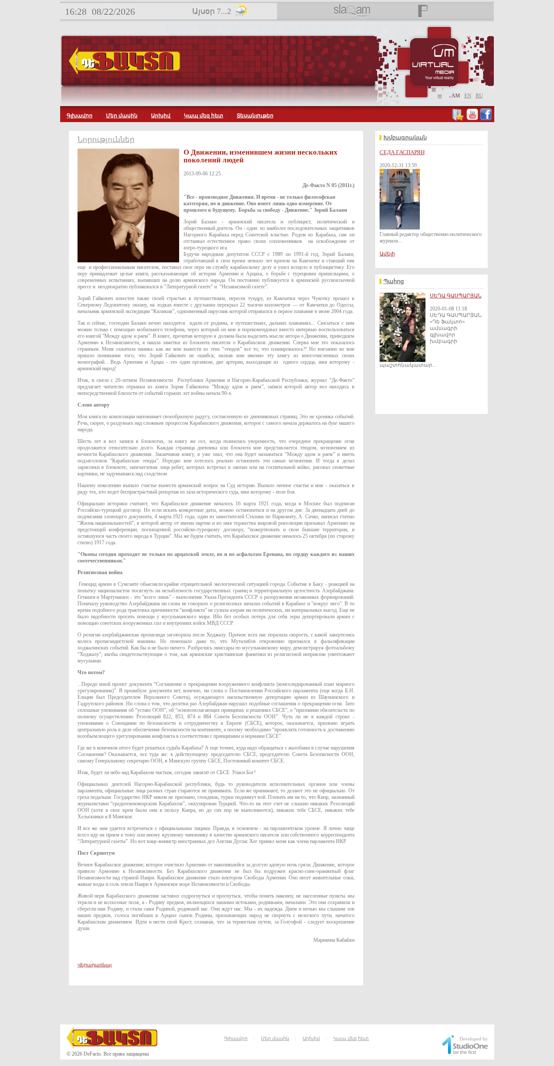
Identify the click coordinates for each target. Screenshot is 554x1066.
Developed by (474, 1038)
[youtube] (472, 119)
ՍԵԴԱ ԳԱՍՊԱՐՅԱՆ (456, 296)
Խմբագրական (405, 137)
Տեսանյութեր (255, 116)
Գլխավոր (80, 116)
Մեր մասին (122, 116)
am (455, 96)
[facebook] (486, 119)
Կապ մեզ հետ (203, 116)
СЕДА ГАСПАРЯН (402, 152)
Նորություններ (106, 140)
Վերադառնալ (94, 964)
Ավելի (387, 254)
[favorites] (458, 119)
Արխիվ (161, 116)
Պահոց (393, 281)
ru (479, 96)
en (467, 96)
